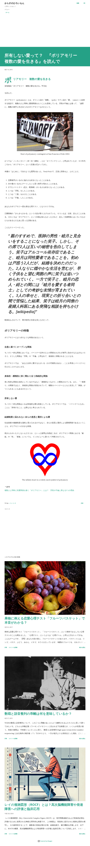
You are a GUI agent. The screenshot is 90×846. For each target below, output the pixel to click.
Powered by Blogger (46, 841)
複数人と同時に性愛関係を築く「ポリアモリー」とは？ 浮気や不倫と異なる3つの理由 (39, 490)
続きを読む (82, 647)
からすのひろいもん (14, 3)
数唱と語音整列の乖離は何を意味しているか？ (38, 713)
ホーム (7, 12)
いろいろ (11, 503)
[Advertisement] (45, 30)
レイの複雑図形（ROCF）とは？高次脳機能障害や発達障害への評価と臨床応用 (44, 806)
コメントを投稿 (13, 647)
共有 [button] (82, 503)
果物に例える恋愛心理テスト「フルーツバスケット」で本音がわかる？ (45, 620)
